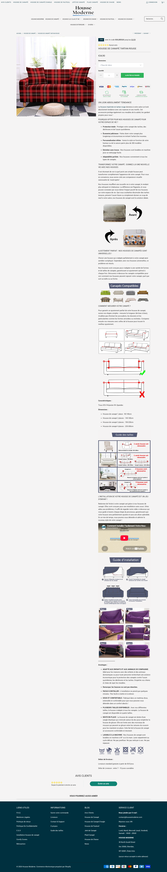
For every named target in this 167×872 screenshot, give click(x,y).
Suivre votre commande (60, 813)
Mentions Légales (23, 817)
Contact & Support (57, 822)
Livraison (54, 817)
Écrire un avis (103, 784)
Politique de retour (23, 822)
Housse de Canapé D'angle (41, 2)
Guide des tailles (57, 831)
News (119, 2)
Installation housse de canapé (27, 835)
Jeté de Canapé (78, 2)
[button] (53, 19)
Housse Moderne (28, 867)
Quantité (101, 71)
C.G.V (18, 831)
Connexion (152, 2)
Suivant (146, 33)
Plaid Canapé (92, 2)
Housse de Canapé (20, 2)
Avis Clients (6, 2)
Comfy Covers (21, 839)
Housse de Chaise (107, 2)
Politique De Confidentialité (26, 826)
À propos (54, 826)
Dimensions (102, 60)
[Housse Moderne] (83, 11)
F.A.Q (18, 813)
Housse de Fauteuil (62, 2)
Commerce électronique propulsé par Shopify (53, 867)
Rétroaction (20, 844)
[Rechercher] (162, 18)
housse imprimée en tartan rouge (113, 107)
